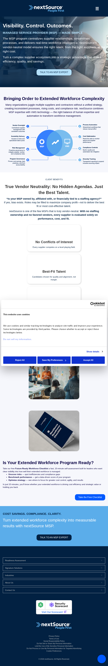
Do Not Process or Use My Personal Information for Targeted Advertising (54, 648)
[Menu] (97, 8)
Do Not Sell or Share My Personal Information (54, 644)
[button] (54, 560)
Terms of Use (54, 639)
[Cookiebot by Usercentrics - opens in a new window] (92, 304)
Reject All (19, 360)
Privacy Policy (54, 636)
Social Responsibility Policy (54, 641)
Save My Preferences (52, 360)
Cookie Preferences (54, 651)
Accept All (88, 360)
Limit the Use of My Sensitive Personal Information (54, 646)
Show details (92, 351)
